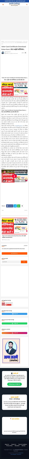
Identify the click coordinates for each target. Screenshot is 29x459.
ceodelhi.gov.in (19, 126)
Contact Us (13, 444)
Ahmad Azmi (20, 452)
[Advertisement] (14, 22)
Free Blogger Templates (16, 454)
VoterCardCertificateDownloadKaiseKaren (13, 41)
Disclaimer (17, 445)
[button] (26, 4)
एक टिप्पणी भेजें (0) (14, 253)
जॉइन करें (16, 313)
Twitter (15, 205)
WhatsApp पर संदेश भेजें (14, 384)
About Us (7, 444)
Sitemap (23, 445)
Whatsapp (18, 205)
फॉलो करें (16, 333)
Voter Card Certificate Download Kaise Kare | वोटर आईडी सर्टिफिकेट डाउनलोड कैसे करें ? (14, 236)
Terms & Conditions (22, 444)
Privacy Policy (9, 445)
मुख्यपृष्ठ (2, 41)
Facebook (10, 205)
